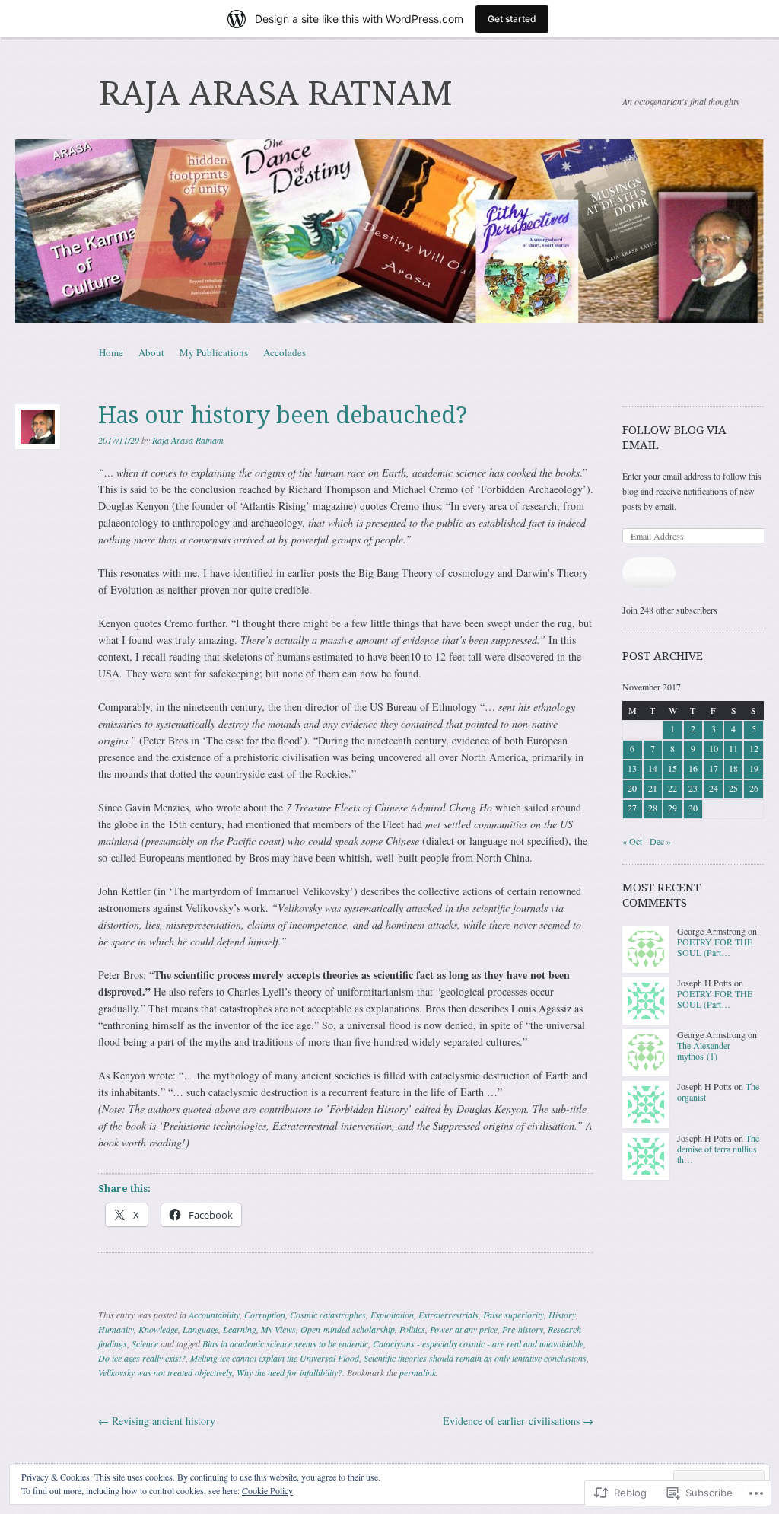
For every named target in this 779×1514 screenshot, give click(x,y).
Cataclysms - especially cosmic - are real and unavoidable (478, 1343)
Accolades (284, 352)
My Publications (214, 352)
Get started (512, 18)
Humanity (116, 1329)
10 (713, 748)
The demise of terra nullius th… (718, 1149)
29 (672, 808)
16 (693, 768)
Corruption (264, 1314)
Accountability (214, 1314)
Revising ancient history (156, 1421)
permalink (417, 1372)
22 (672, 788)
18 (733, 768)
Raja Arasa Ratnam (188, 440)
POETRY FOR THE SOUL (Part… (714, 946)
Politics (412, 1329)
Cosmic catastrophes (328, 1314)
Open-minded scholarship (347, 1329)
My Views (278, 1329)
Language (200, 1329)
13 (632, 768)
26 (753, 788)
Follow (649, 572)
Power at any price (464, 1329)
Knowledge (158, 1329)
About (151, 352)
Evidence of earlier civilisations (518, 1421)
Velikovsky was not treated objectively (165, 1372)
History (562, 1314)
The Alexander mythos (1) (703, 1050)
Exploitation (392, 1314)
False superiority (513, 1314)
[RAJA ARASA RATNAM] (389, 231)
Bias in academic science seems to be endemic (285, 1343)
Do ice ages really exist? (142, 1358)
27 (632, 808)
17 (713, 768)
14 (652, 768)
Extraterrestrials (448, 1314)
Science (145, 1343)
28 (652, 808)
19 (753, 768)
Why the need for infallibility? (289, 1372)
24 (713, 788)
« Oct (632, 841)
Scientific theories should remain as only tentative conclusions (475, 1358)
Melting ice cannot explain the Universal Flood (274, 1358)
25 (733, 788)
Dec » (660, 841)
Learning (239, 1329)
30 (693, 808)
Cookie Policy (267, 1490)
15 (672, 768)
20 (632, 788)
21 (652, 788)
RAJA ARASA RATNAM (276, 93)
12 (753, 748)
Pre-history (522, 1329)
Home (111, 352)
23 (693, 788)
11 (733, 748)
